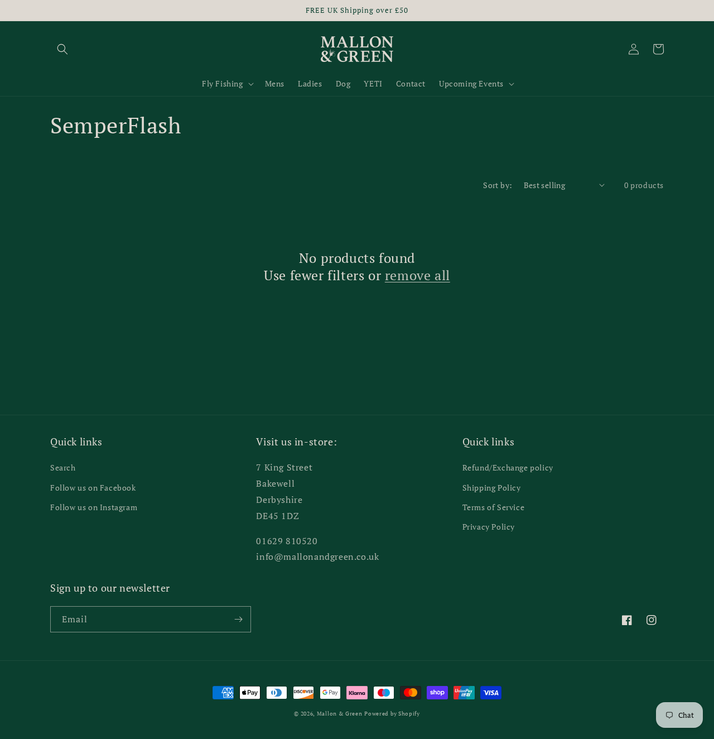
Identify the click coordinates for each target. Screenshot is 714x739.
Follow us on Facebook (93, 487)
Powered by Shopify (392, 713)
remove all (417, 275)
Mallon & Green (340, 713)
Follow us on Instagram (93, 507)
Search (63, 467)
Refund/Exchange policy (507, 467)
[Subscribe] (238, 619)
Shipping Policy (491, 487)
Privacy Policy (488, 526)
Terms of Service (493, 507)
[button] (62, 49)
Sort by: (497, 185)
